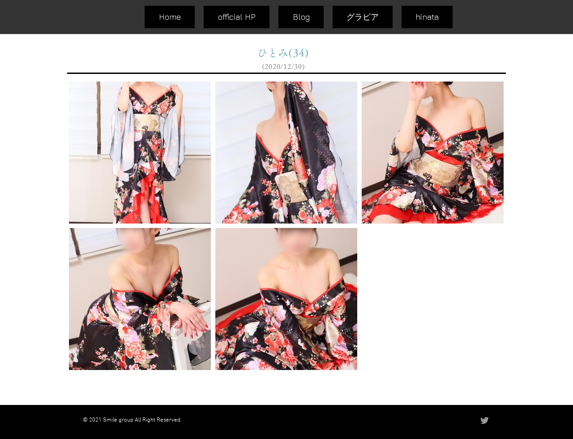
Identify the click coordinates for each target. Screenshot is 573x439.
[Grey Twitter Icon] (484, 420)
